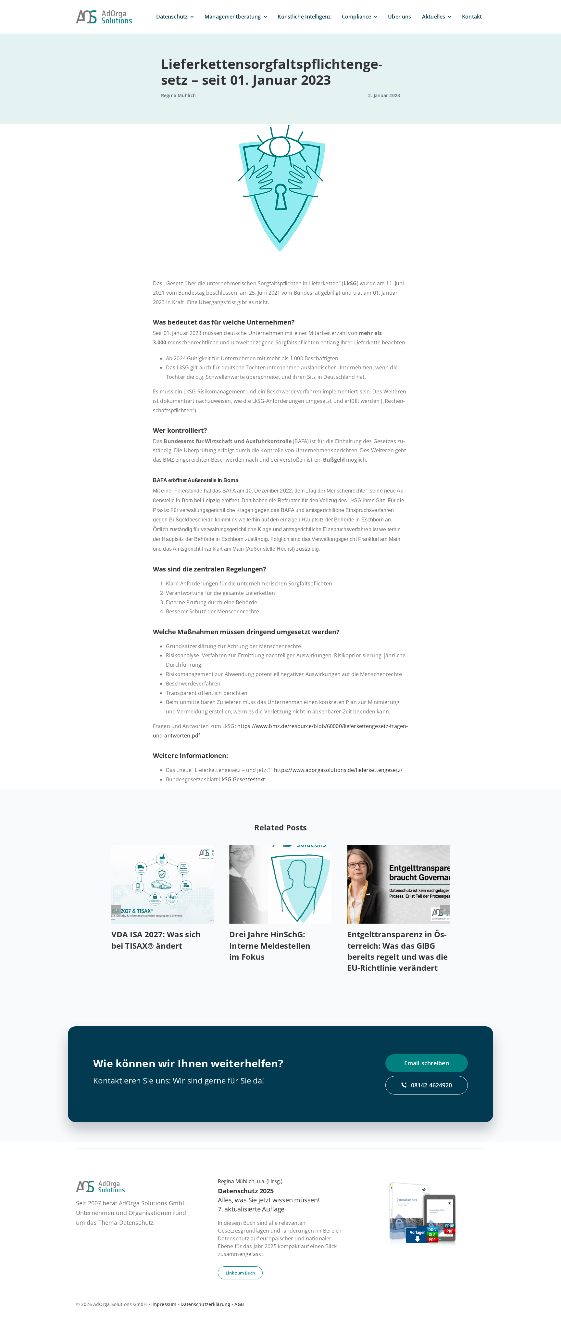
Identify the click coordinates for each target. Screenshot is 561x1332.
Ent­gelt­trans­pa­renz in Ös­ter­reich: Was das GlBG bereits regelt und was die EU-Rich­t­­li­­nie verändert (397, 951)
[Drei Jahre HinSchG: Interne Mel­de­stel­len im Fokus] (280, 884)
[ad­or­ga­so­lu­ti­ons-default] (104, 13)
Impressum (163, 1304)
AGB (238, 1304)
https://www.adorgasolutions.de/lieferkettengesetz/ (338, 770)
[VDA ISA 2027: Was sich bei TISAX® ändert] (162, 884)
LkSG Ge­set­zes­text (242, 779)
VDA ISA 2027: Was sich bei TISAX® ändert (156, 940)
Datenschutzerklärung (205, 1304)
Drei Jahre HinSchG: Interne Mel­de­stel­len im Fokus (269, 945)
